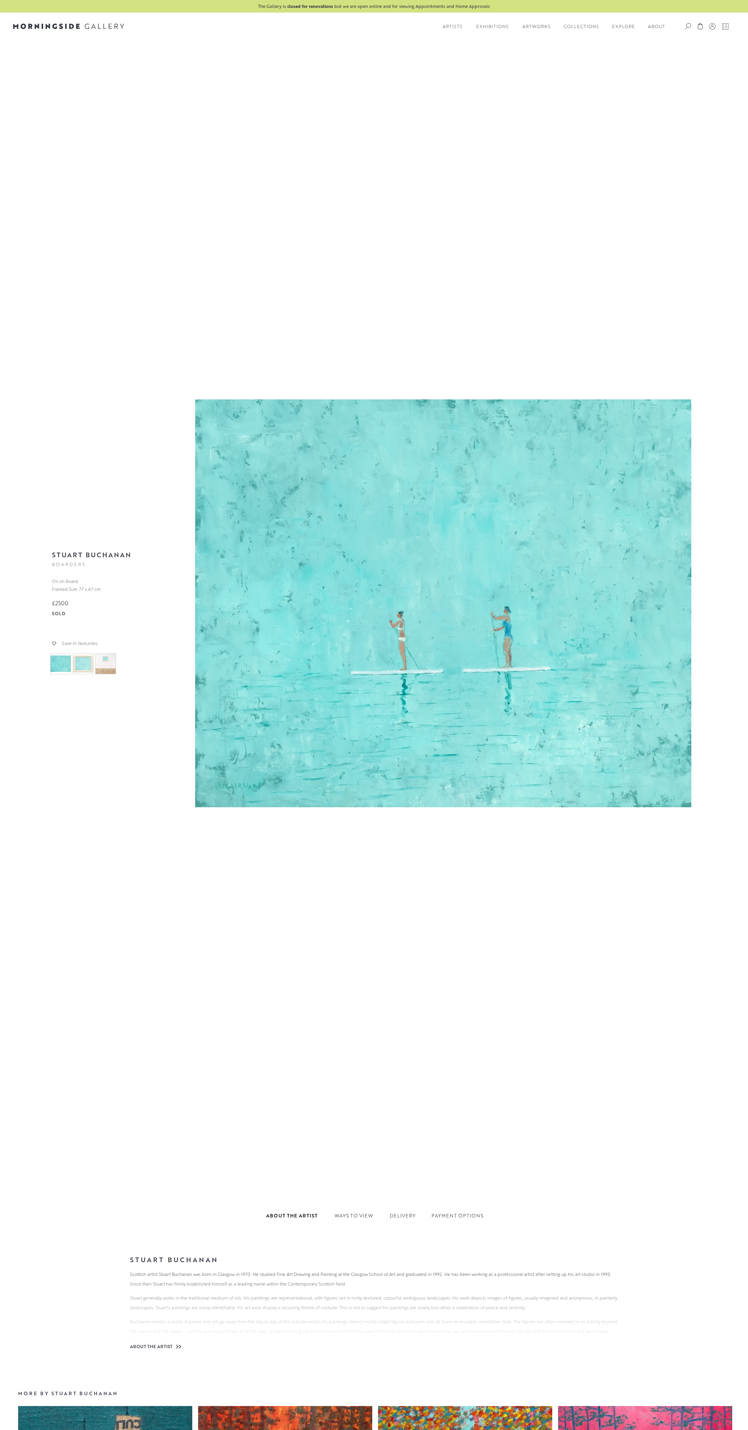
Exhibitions (492, 26)
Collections (581, 26)
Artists (453, 26)
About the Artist (152, 1346)
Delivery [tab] (403, 1215)
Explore (623, 26)
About (656, 26)
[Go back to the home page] (68, 26)
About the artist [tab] (292, 1215)
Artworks (536, 26)
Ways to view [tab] (354, 1215)
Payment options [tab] (457, 1215)
